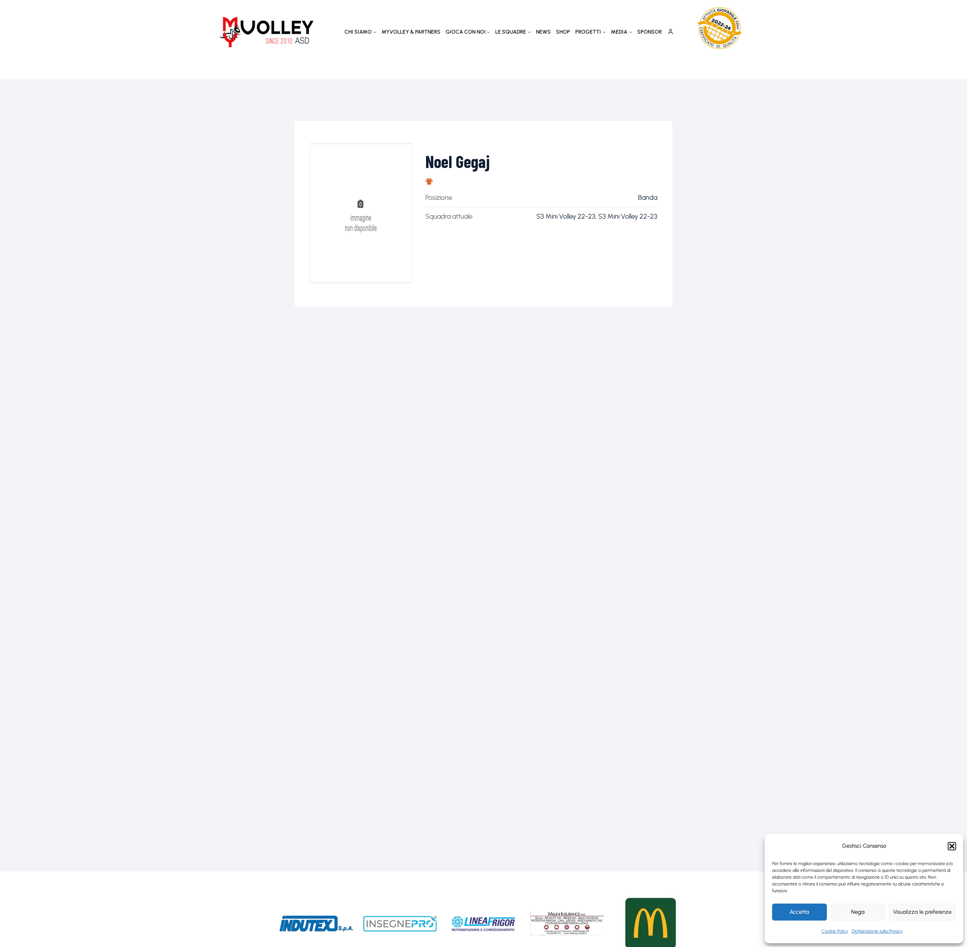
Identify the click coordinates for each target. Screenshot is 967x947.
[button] (952, 846)
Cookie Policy (835, 931)
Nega (858, 911)
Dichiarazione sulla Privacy (877, 931)
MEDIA (619, 32)
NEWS (543, 32)
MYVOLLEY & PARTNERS (411, 32)
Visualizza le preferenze (922, 911)
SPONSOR (649, 32)
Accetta (799, 911)
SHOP (563, 32)
